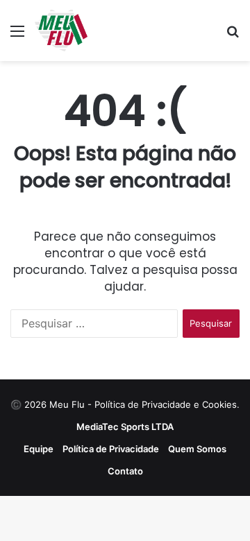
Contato (125, 470)
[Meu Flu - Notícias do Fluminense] (61, 30)
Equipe (38, 448)
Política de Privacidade (110, 448)
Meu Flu (67, 404)
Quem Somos (197, 448)
